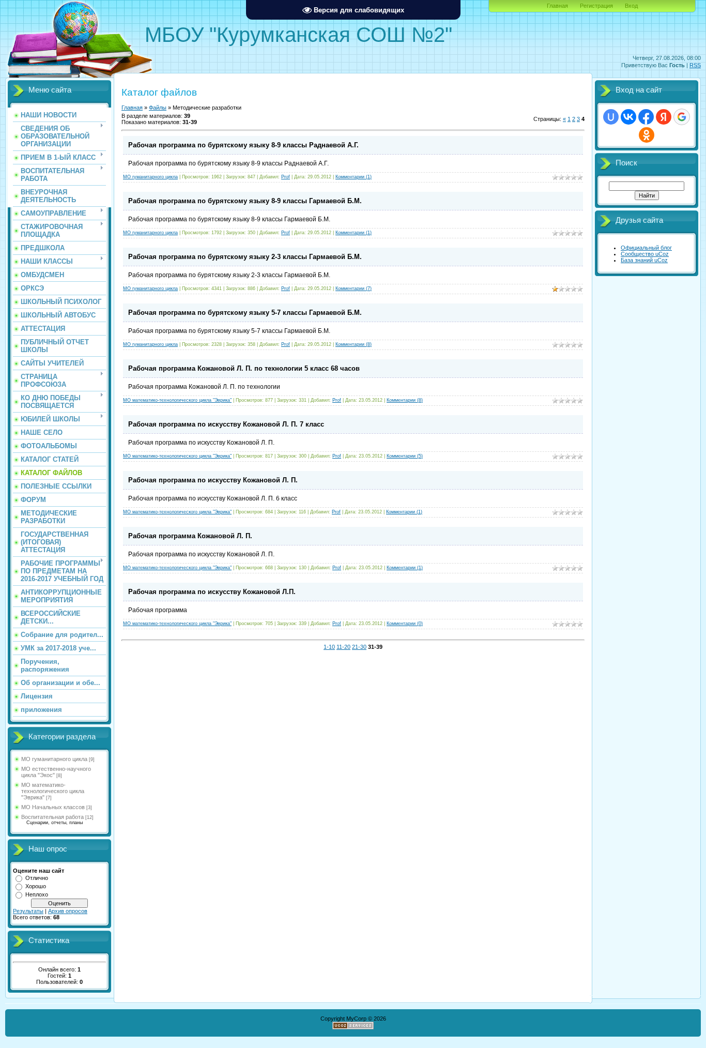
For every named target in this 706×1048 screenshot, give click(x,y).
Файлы (157, 107)
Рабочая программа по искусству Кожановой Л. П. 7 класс (226, 424)
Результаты (28, 911)
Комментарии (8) (353, 344)
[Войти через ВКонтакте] (628, 117)
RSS (695, 65)
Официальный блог (646, 248)
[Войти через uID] (611, 117)
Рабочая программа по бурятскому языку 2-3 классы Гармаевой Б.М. (245, 257)
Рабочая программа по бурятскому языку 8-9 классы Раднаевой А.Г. (243, 145)
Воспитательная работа (52, 817)
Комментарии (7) (353, 288)
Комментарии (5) (405, 456)
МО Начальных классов (53, 807)
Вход (631, 6)
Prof (285, 176)
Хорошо (35, 886)
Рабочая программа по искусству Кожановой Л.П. (212, 592)
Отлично (36, 878)
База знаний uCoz (644, 260)
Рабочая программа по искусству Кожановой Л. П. (213, 480)
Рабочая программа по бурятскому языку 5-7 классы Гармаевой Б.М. (245, 312)
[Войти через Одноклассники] (646, 135)
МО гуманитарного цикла (54, 759)
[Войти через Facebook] (646, 117)
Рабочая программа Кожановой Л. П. (190, 536)
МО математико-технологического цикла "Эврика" (52, 791)
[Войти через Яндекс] (663, 117)
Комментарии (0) (405, 623)
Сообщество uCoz (645, 254)
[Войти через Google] (681, 117)
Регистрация (596, 6)
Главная (557, 6)
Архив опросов (67, 911)
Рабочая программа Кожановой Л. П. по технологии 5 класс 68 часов (244, 368)
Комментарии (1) (353, 176)
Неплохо (36, 894)
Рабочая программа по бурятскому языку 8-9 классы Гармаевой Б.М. (245, 201)
